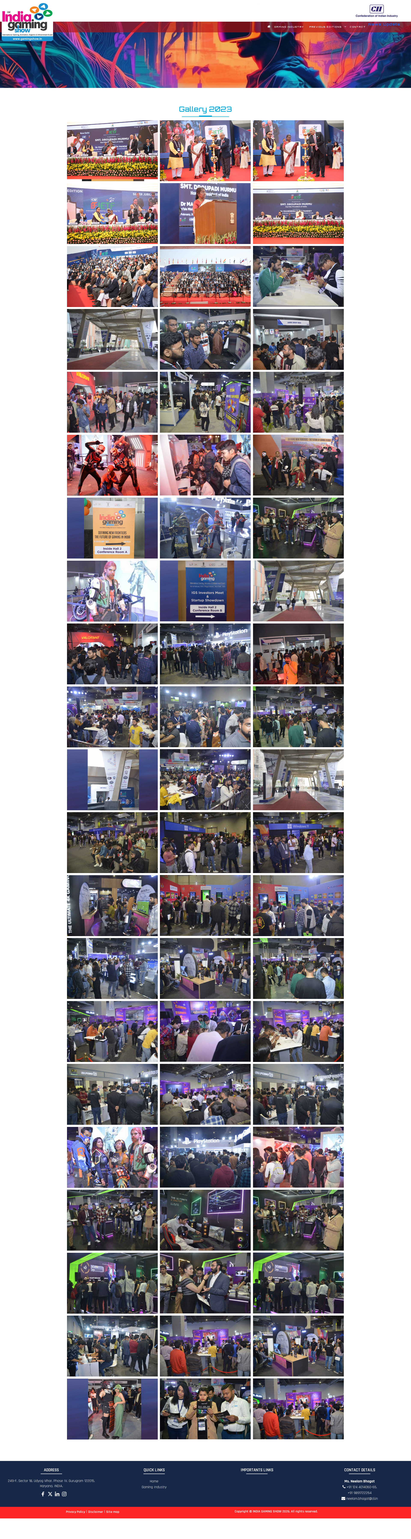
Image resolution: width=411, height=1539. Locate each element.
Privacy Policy (75, 1512)
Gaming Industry (154, 1487)
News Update (384, 24)
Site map (112, 1512)
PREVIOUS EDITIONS (325, 27)
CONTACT (358, 27)
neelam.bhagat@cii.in (361, 1498)
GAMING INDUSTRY (289, 27)
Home (154, 1481)
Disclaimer (95, 1512)
